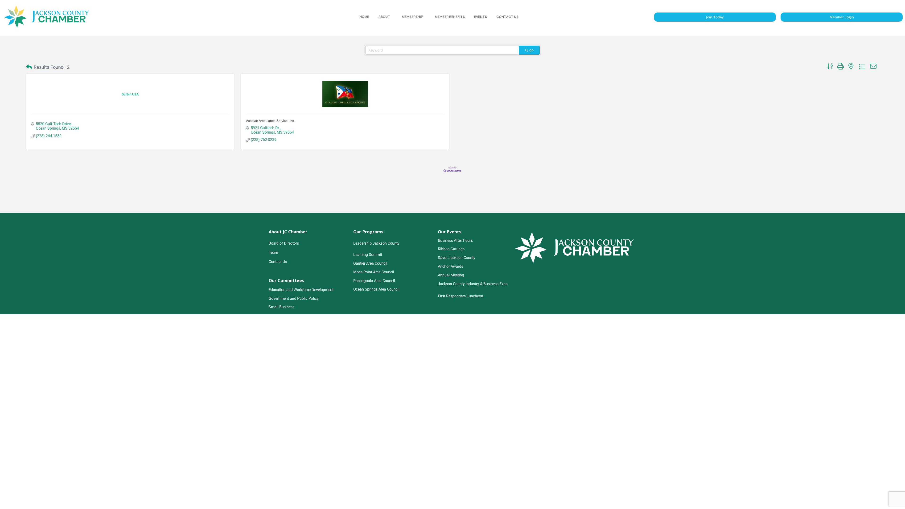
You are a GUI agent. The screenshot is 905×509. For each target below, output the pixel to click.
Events (480, 16)
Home (364, 16)
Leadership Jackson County (376, 243)
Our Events (449, 231)
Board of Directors (284, 243)
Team (273, 252)
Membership (412, 16)
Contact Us (507, 16)
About (384, 16)
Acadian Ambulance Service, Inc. (270, 121)
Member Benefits (450, 16)
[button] (29, 67)
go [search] (531, 50)
